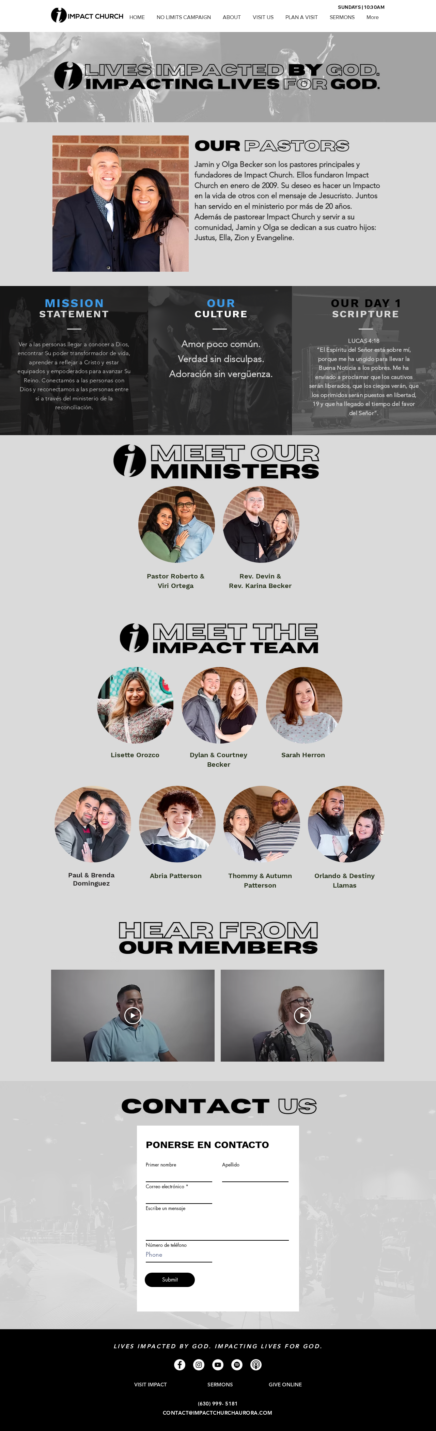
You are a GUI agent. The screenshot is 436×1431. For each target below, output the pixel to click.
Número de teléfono (166, 1245)
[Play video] (132, 1015)
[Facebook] (179, 1364)
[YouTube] (217, 1364)
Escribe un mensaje (165, 1208)
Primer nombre (161, 1164)
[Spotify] (237, 1364)
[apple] (256, 1364)
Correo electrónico (165, 1186)
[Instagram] (198, 1364)
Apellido (230, 1164)
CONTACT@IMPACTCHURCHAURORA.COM (217, 1413)
